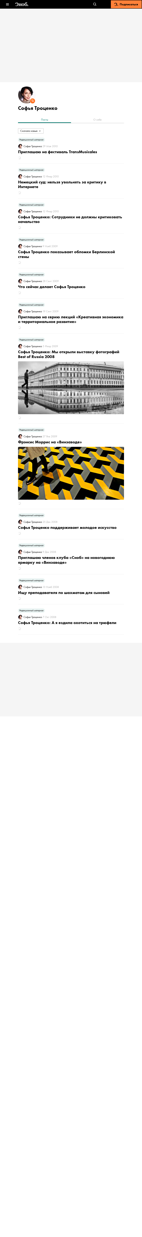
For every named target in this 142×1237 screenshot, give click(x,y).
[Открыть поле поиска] (95, 4)
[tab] (44, 120)
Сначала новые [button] (29, 131)
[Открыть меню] (7, 4)
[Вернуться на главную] (22, 4)
